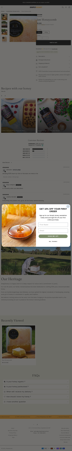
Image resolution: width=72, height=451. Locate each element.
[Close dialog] (68, 206)
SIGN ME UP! (53, 236)
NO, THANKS (53, 241)
